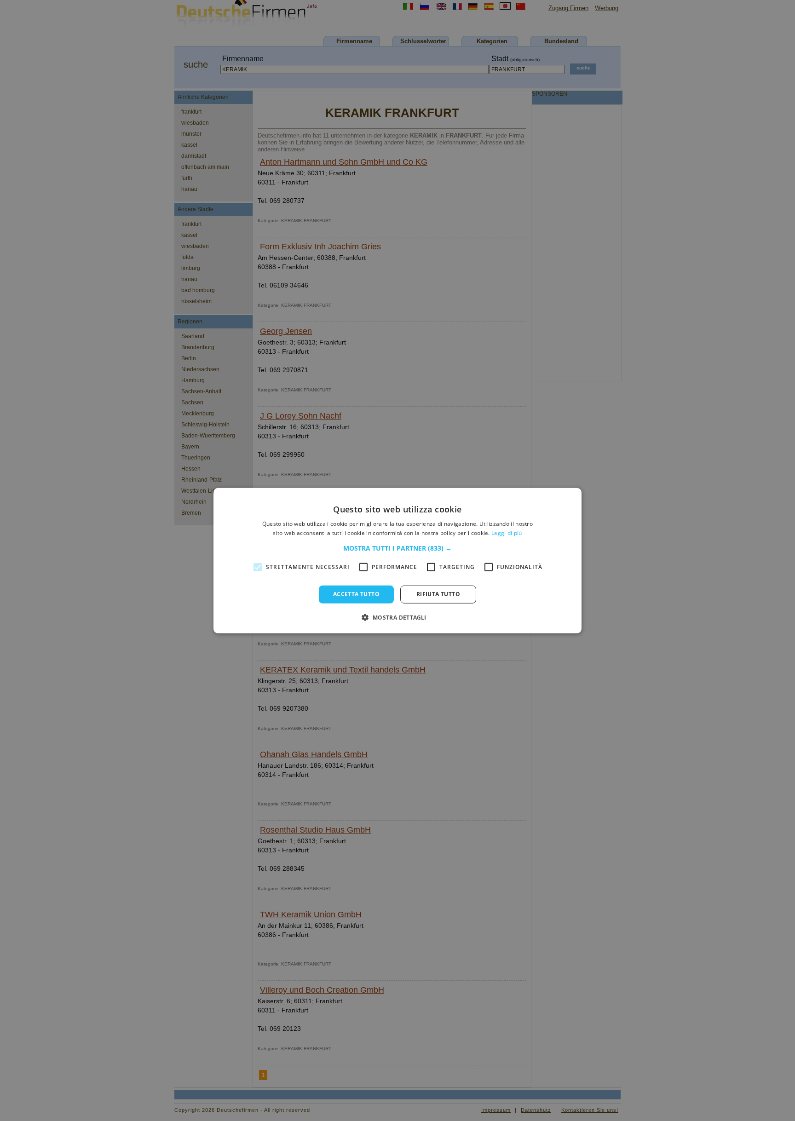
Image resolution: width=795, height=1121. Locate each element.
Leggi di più (506, 533)
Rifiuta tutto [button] (438, 594)
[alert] (397, 560)
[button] (397, 548)
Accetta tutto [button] (356, 594)
